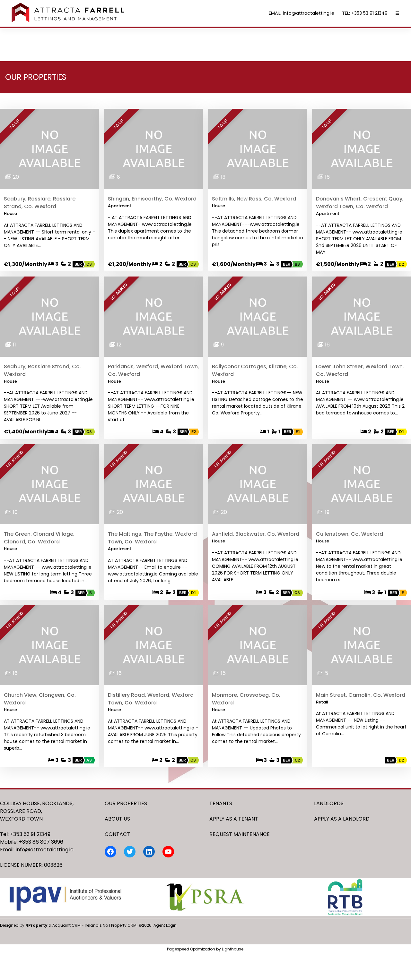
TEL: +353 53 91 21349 (365, 13)
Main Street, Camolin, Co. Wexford (360, 695)
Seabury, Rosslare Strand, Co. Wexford (42, 370)
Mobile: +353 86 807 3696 (31, 842)
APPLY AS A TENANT (233, 818)
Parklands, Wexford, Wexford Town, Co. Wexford (153, 370)
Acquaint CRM (66, 925)
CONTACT (117, 834)
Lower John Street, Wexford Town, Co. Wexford (360, 370)
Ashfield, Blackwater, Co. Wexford (255, 534)
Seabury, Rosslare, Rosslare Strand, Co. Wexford (39, 202)
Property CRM (123, 925)
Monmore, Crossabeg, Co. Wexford (246, 698)
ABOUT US (117, 818)
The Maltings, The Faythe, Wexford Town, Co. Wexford (152, 537)
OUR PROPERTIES (126, 803)
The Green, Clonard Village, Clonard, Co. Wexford (39, 537)
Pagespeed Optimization (191, 949)
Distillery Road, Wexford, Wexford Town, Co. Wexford (151, 698)
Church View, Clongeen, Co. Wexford (40, 698)
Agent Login (165, 925)
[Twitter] (130, 851)
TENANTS (220, 803)
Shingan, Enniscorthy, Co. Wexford (152, 198)
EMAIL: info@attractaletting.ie (301, 13)
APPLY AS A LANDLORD (342, 818)
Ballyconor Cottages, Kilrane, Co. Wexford (255, 370)
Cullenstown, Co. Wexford (349, 534)
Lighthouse (232, 949)
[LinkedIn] (149, 851)
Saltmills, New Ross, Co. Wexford (254, 198)
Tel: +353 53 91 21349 (25, 834)
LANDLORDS (329, 803)
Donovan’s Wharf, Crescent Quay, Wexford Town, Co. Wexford (360, 202)
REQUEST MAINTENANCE (239, 834)
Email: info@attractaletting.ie (37, 849)
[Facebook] (110, 851)
